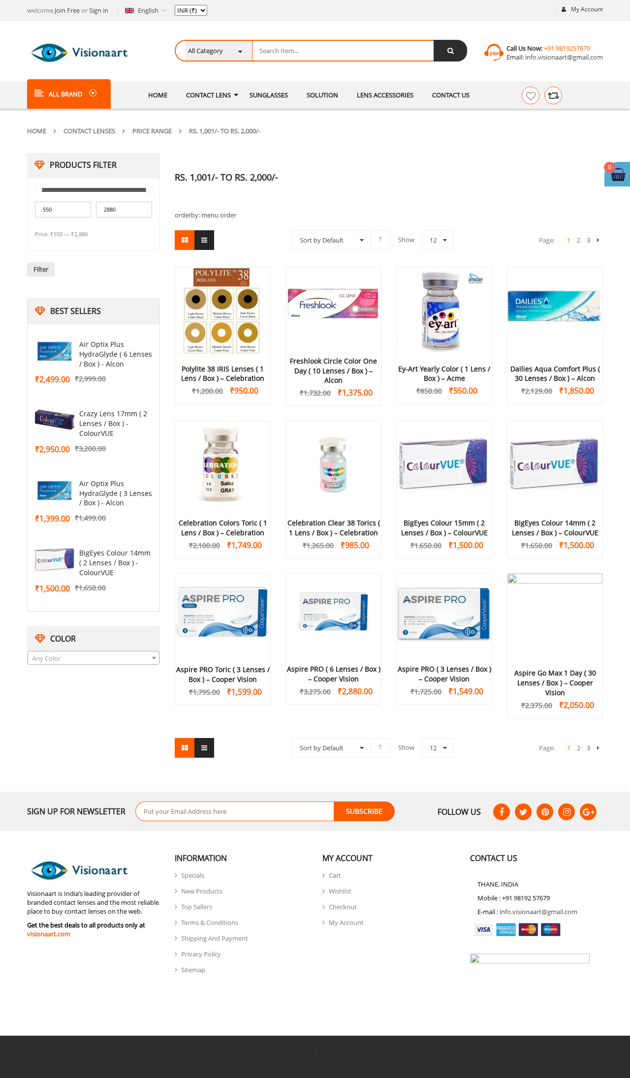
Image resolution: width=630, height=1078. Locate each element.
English (148, 10)
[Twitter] (523, 811)
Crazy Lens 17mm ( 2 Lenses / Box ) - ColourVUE (113, 423)
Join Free (67, 10)
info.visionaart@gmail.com (563, 57)
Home (36, 130)
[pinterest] (544, 811)
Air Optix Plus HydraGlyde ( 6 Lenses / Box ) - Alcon (115, 354)
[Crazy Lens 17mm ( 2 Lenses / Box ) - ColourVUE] (54, 420)
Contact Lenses (89, 130)
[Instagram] (566, 811)
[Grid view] (184, 240)
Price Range (152, 130)
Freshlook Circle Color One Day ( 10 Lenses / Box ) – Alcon (333, 370)
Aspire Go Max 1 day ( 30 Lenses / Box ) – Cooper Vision (555, 682)
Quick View (223, 292)
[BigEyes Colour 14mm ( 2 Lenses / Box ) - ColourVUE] (54, 560)
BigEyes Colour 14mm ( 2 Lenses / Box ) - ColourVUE (115, 562)
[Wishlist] (530, 95)
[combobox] (93, 658)
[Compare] (553, 95)
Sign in (98, 10)
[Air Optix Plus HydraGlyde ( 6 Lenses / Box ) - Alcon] (54, 351)
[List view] (204, 240)
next (598, 240)
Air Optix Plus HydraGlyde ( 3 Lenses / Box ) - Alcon (115, 493)
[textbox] (93, 658)
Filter (40, 269)
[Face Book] (501, 811)
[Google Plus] (588, 811)
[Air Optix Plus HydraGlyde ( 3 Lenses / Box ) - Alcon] (54, 490)
